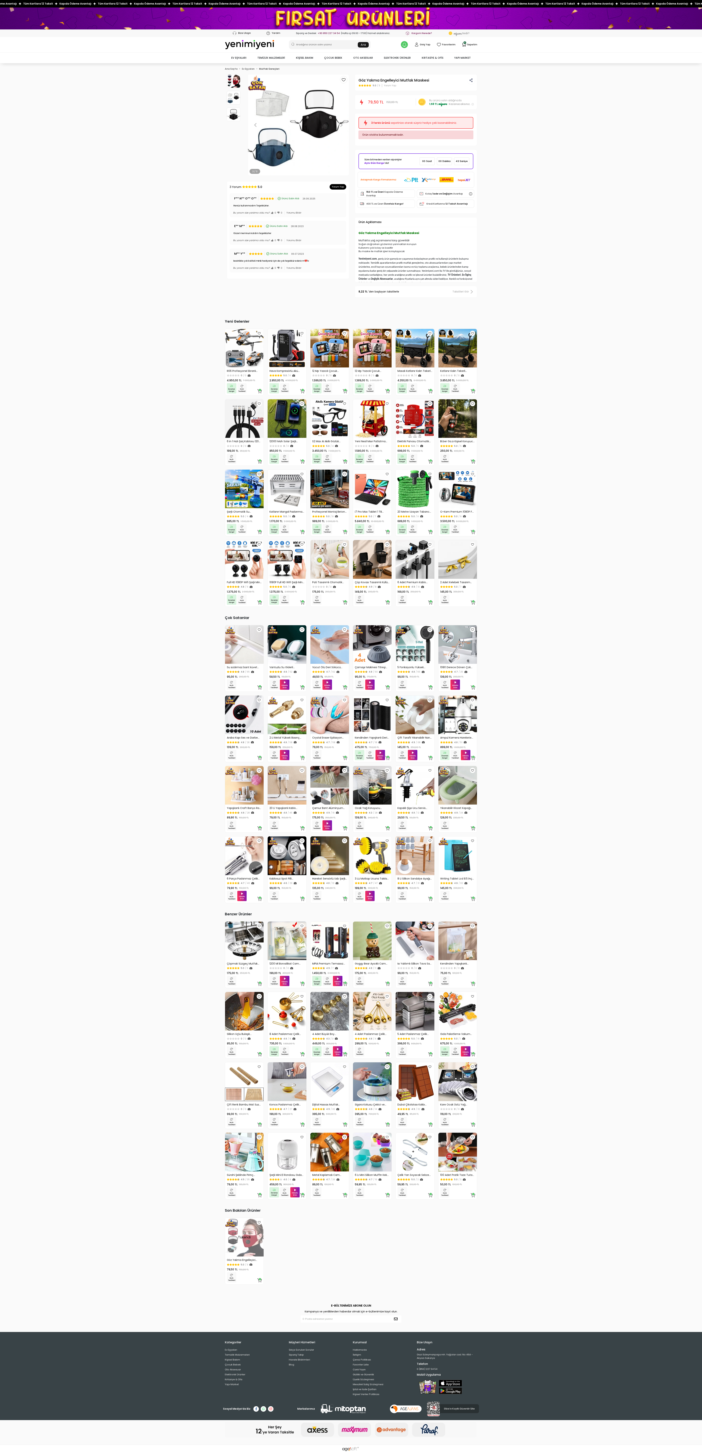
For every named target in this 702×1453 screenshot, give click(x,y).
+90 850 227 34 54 (329, 33)
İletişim (357, 1354)
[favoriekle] (259, 333)
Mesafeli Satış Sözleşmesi (368, 1384)
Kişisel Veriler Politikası (366, 1394)
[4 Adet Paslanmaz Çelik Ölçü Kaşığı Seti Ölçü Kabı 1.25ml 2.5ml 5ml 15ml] (372, 1011)
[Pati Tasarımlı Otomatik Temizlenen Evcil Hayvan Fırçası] (329, 559)
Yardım (275, 33)
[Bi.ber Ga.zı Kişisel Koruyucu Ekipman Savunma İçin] (457, 418)
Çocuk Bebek (233, 1364)
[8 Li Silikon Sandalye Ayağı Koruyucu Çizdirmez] (415, 855)
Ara (363, 45)
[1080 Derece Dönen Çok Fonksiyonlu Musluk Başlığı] (457, 644)
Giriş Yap (425, 44)
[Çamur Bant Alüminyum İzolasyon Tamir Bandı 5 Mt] (329, 785)
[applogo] (450, 1383)
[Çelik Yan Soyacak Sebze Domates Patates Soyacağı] (415, 1152)
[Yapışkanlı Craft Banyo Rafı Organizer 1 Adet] (244, 785)
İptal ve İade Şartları (364, 1389)
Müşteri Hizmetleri (302, 1342)
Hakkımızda (360, 1350)
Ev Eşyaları (231, 1350)
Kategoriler (233, 1342)
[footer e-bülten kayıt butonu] (396, 1319)
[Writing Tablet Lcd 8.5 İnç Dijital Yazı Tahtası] (457, 855)
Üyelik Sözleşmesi (363, 1379)
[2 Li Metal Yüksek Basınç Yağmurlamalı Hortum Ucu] (287, 715)
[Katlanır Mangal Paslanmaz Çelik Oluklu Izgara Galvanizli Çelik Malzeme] (287, 489)
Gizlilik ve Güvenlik (363, 1374)
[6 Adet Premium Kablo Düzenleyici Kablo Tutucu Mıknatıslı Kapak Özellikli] (415, 559)
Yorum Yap (338, 186)
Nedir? (461, 33)
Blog (291, 1364)
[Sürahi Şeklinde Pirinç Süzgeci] (244, 1152)
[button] (238, 58)
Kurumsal (360, 1342)
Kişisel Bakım (232, 1359)
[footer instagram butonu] (270, 1409)
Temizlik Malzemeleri (237, 1354)
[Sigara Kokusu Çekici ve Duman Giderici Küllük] (372, 1081)
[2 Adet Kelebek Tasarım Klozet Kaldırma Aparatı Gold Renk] (457, 559)
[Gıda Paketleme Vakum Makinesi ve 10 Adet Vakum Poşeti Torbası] (457, 1011)
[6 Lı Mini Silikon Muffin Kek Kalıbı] (372, 1152)
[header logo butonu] (249, 44)
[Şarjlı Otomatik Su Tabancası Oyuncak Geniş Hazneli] (244, 489)
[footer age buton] (406, 1408)
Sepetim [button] (470, 44)
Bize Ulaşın (244, 33)
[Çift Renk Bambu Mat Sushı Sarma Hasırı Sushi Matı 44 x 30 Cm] (244, 1081)
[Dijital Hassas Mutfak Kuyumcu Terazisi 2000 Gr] (329, 1081)
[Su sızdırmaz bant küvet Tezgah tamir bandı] (244, 644)
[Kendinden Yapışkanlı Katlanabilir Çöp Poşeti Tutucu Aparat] (457, 941)
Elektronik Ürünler (235, 1374)
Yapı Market (232, 1384)
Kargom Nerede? (422, 33)
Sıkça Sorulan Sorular (301, 1350)
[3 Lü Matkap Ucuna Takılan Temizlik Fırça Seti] (372, 855)
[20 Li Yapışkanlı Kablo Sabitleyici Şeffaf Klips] (287, 785)
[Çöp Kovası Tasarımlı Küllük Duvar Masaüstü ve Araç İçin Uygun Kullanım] (372, 559)
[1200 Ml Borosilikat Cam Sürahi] (287, 941)
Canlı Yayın (359, 1369)
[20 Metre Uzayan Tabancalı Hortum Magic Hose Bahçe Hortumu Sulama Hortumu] (415, 489)
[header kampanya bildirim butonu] (404, 44)
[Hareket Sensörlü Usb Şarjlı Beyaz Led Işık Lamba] (329, 855)
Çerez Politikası (362, 1359)
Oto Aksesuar (233, 1369)
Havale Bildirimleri (299, 1359)
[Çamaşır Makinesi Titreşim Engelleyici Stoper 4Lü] (372, 644)
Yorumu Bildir (293, 212)
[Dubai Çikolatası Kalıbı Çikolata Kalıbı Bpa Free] (415, 1081)
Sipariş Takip (296, 1354)
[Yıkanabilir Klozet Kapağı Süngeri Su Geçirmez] (457, 785)
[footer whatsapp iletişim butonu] (263, 1409)
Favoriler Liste (361, 1364)
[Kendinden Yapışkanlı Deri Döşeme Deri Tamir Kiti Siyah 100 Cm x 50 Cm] (372, 715)
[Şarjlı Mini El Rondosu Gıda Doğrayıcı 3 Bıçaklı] (287, 1152)
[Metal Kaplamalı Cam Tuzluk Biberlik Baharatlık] (329, 1152)
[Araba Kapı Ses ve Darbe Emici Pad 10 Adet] (244, 715)
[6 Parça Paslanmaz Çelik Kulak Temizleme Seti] (244, 855)
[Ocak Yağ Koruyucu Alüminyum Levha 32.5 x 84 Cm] (372, 785)
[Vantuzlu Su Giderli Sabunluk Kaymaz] (287, 644)
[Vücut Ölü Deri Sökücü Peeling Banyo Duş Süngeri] (329, 644)
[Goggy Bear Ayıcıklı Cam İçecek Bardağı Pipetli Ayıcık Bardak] (372, 941)
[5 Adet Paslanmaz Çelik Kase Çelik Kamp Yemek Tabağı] (415, 1011)
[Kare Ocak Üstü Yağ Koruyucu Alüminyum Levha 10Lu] (457, 1081)
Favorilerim (448, 44)
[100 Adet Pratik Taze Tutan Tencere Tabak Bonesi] (457, 1152)
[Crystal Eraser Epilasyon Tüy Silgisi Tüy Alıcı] (329, 715)
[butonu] (351, 18)
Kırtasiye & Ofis (233, 1379)
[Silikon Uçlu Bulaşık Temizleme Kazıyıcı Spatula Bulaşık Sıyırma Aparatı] (244, 1011)
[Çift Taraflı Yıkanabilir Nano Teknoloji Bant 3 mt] (415, 715)
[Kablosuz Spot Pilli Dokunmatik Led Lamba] (287, 855)
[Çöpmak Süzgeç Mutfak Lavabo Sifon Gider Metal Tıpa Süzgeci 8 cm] (244, 941)
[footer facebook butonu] (256, 1409)
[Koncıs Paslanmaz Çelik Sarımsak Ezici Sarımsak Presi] (287, 1081)
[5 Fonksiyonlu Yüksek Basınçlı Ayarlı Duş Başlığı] (415, 644)
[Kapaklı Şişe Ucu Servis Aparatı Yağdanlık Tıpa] (415, 785)
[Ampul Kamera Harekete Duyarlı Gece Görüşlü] (457, 715)
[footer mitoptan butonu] (343, 1408)
